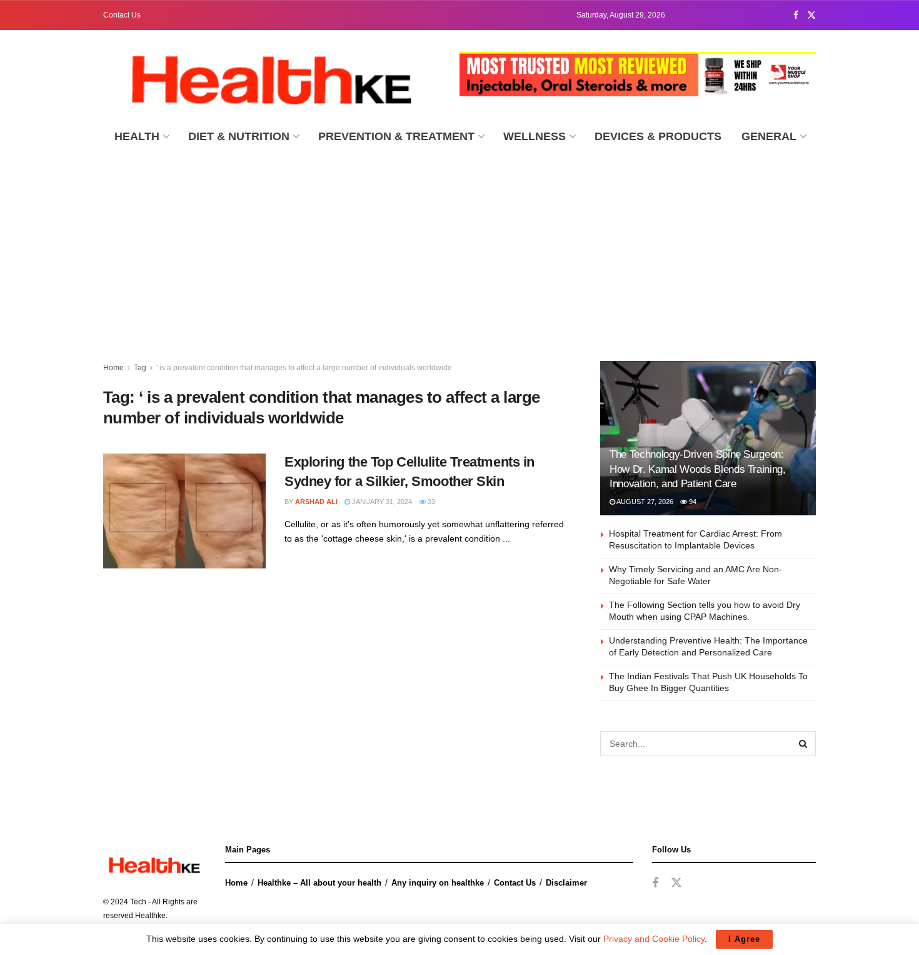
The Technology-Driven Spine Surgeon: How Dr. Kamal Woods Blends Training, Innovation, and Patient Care (698, 469)
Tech (138, 901)
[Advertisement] (459, 248)
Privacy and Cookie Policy (654, 939)
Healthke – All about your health (319, 882)
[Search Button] (803, 743)
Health (136, 136)
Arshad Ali (316, 501)
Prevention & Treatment (396, 136)
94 (691, 501)
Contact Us (122, 15)
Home (113, 367)
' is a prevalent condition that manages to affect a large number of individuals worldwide (304, 367)
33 (430, 501)
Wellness (534, 136)
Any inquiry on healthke (437, 882)
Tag (140, 367)
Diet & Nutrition (238, 136)
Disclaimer (566, 882)
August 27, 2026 (644, 501)
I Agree (744, 939)
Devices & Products (658, 136)
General (768, 136)
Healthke (150, 915)
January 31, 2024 (381, 501)
